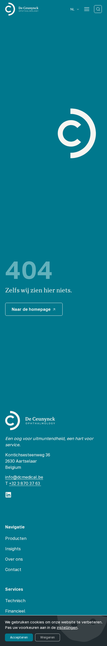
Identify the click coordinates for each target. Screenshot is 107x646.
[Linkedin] (8, 495)
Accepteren (19, 637)
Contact (13, 569)
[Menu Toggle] (87, 9)
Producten (15, 538)
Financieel (15, 611)
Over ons (14, 559)
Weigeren (47, 637)
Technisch (15, 600)
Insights (13, 548)
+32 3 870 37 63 (25, 483)
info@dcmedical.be (24, 477)
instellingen (67, 627)
